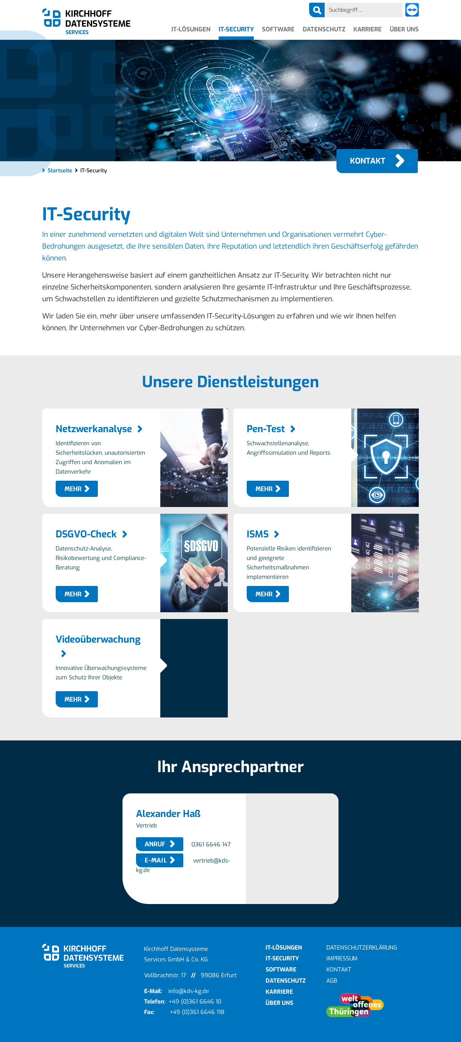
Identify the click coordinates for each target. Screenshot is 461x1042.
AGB (331, 981)
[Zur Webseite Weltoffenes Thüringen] (372, 1005)
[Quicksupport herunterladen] (412, 10)
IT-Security (236, 29)
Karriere (367, 29)
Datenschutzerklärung (361, 948)
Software (278, 29)
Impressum (341, 958)
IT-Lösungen (191, 29)
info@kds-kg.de (188, 991)
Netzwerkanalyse (94, 429)
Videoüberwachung (98, 639)
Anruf (156, 844)
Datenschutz (324, 29)
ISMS (258, 534)
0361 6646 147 (211, 844)
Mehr (73, 489)
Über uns (404, 29)
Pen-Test (266, 429)
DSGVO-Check (86, 534)
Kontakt (367, 161)
